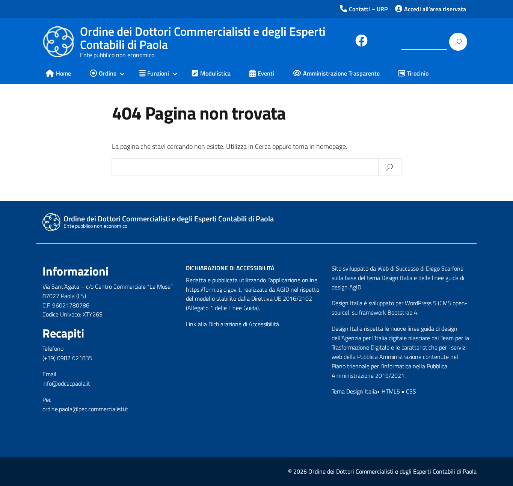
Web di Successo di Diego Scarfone (420, 268)
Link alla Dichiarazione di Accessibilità (232, 324)
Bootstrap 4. (403, 312)
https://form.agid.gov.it (213, 289)
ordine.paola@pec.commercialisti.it (85, 408)
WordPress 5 (420, 302)
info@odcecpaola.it (66, 383)
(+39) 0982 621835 (67, 357)
